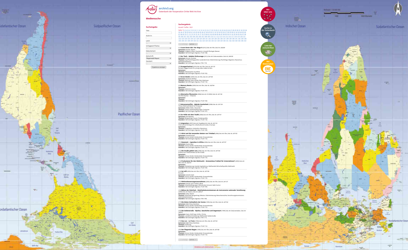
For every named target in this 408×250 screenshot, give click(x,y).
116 (229, 36)
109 (208, 36)
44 (198, 32)
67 (179, 34)
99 (179, 36)
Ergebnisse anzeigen (158, 67)
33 (244, 30)
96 (241, 34)
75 (196, 34)
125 (188, 38)
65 (243, 32)
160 (224, 41)
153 (203, 41)
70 (185, 34)
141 (236, 38)
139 (230, 38)
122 (179, 38)
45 (200, 32)
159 (221, 41)
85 (217, 34)
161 (227, 41)
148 (188, 41)
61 (234, 32)
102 (187, 36)
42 (194, 32)
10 (195, 30)
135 (218, 38)
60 (232, 32)
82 (211, 34)
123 (182, 38)
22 (220, 30)
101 (184, 36)
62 (236, 32)
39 (188, 32)
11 (197, 30)
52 (215, 32)
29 (235, 30)
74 (194, 34)
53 (217, 32)
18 (212, 30)
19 (214, 30)
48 (207, 32)
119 (238, 36)
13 (201, 30)
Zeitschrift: (150, 56)
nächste (193, 44)
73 (192, 34)
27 (231, 30)
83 (213, 34)
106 (199, 36)
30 (237, 30)
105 (196, 36)
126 (191, 38)
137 (224, 38)
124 (185, 38)
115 (226, 36)
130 (203, 38)
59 (230, 32)
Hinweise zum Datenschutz (204, 247)
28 (233, 30)
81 (209, 34)
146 (182, 41)
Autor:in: (149, 36)
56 (224, 32)
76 (198, 34)
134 (215, 38)
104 (193, 36)
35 (179, 32)
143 (242, 38)
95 (239, 34)
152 (200, 41)
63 (239, 32)
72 (190, 34)
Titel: (147, 31)
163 (233, 41)
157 (215, 41)
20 (216, 30)
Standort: (149, 61)
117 (232, 36)
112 (217, 36)
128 (197, 38)
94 (236, 34)
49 (209, 32)
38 (185, 32)
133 (212, 38)
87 (222, 34)
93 (234, 34)
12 (199, 30)
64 (241, 32)
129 (200, 38)
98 (245, 34)
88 (224, 34)
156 (212, 41)
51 (213, 32)
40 (190, 32)
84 (215, 34)
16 (208, 30)
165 (239, 41)
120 (241, 36)
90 (228, 34)
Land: (148, 41)
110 (211, 36)
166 (242, 41)
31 (239, 30)
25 (227, 30)
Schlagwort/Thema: (153, 46)
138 (227, 38)
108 (205, 36)
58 (228, 32)
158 (218, 41)
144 (245, 38)
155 (209, 41)
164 (236, 41)
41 (192, 32)
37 (183, 32)
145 (179, 41)
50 (211, 32)
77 (200, 34)
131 (206, 38)
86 (219, 34)
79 (205, 34)
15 (205, 30)
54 (219, 32)
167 (245, 41)
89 (226, 34)
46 (202, 32)
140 (233, 38)
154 (206, 41)
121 (244, 36)
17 (210, 30)
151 (197, 41)
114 (223, 36)
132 (209, 38)
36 (181, 32)
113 (220, 36)
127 (194, 38)
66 (245, 32)
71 (188, 34)
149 (191, 41)
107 (202, 36)
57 (226, 32)
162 (230, 41)
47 (205, 32)
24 (225, 30)
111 (214, 36)
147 (185, 41)
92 (232, 34)
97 (243, 34)
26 (229, 30)
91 (230, 34)
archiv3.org (166, 7)
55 (222, 32)
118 (235, 36)
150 (194, 41)
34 (246, 30)
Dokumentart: (151, 51)
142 (239, 38)
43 (196, 32)
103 (190, 36)
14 (203, 30)
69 (183, 34)
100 (182, 36)
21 (218, 30)
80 (207, 34)
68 (181, 34)
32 (242, 30)
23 (222, 30)
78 (202, 34)
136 (221, 38)
